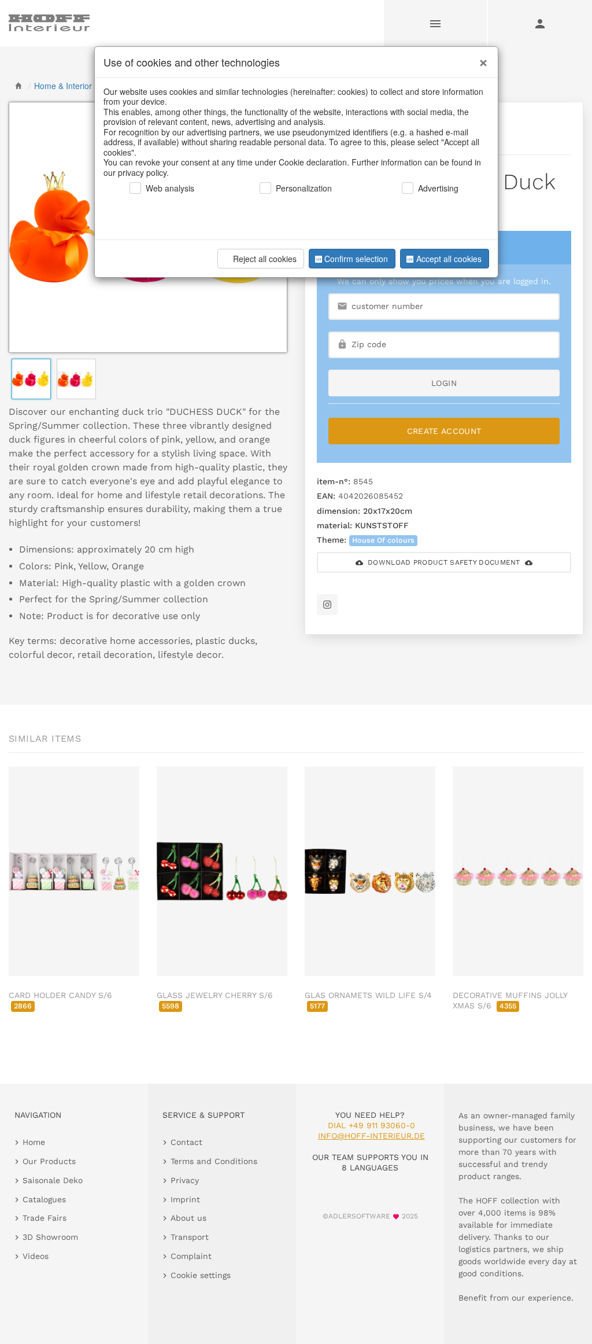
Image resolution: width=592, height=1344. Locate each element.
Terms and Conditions (214, 1161)
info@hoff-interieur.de (371, 1135)
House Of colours (383, 540)
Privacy (185, 1180)
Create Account (444, 431)
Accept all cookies (449, 258)
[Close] (480, 58)
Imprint (185, 1199)
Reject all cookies (265, 258)
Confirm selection (356, 258)
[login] (540, 23)
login (444, 383)
